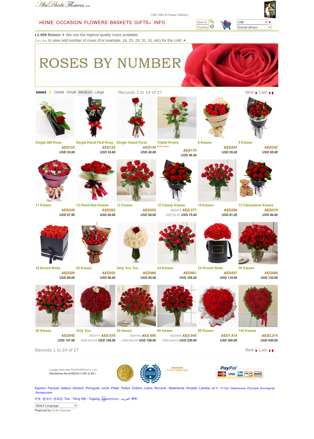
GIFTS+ (142, 22)
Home (46, 22)
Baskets (121, 22)
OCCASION (69, 22)
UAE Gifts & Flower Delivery (158, 14)
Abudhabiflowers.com (84, 369)
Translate (65, 410)
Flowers (96, 22)
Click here (41, 40)
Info (160, 22)
